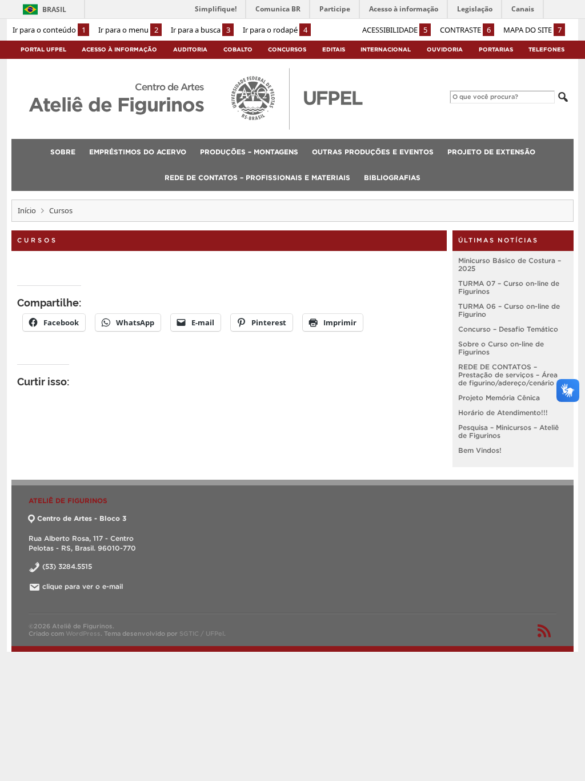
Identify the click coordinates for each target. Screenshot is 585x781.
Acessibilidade (394, 30)
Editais (333, 49)
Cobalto (238, 49)
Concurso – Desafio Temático (508, 329)
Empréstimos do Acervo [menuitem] (137, 152)
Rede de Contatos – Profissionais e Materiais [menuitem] (257, 177)
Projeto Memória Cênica (499, 397)
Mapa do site (532, 30)
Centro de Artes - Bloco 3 (81, 518)
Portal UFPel (43, 49)
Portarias (496, 49)
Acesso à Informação (119, 49)
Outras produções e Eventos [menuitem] (373, 152)
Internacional (385, 49)
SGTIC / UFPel (201, 633)
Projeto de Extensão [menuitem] (491, 152)
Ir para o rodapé (275, 30)
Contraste (465, 30)
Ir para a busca (200, 30)
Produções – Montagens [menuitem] (249, 152)
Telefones (546, 49)
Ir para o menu (128, 30)
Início (27, 210)
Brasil (54, 9)
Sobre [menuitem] (62, 152)
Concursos (287, 49)
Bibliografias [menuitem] (392, 177)
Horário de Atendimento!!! (503, 412)
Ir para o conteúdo (49, 30)
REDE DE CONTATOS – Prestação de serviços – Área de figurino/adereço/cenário (508, 374)
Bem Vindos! (480, 450)
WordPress (83, 633)
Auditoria (190, 49)
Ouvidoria (445, 49)
